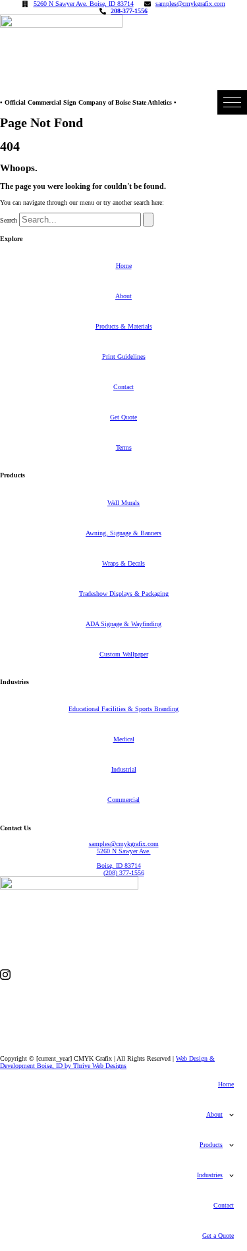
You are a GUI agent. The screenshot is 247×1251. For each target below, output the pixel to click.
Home (124, 265)
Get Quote (123, 417)
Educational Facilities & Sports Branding (123, 708)
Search (8, 220)
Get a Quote (218, 1235)
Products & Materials (124, 326)
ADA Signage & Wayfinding (123, 623)
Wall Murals (123, 502)
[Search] (148, 219)
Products (211, 1144)
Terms (124, 447)
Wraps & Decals (123, 563)
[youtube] (123, 1038)
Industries (210, 1175)
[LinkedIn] (123, 997)
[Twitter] (123, 1017)
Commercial (123, 799)
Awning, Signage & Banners (123, 533)
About (123, 296)
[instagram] (123, 974)
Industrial (123, 769)
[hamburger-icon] (232, 102)
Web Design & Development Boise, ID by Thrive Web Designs (107, 1062)
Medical (123, 739)
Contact (123, 386)
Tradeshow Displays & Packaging (124, 593)
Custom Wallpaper (123, 654)
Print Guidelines (124, 356)
